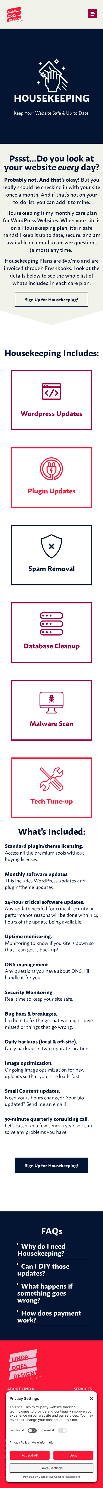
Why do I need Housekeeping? (41, 1249)
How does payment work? (49, 1316)
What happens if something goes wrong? (45, 1292)
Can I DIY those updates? (43, 1269)
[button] (51, 1249)
